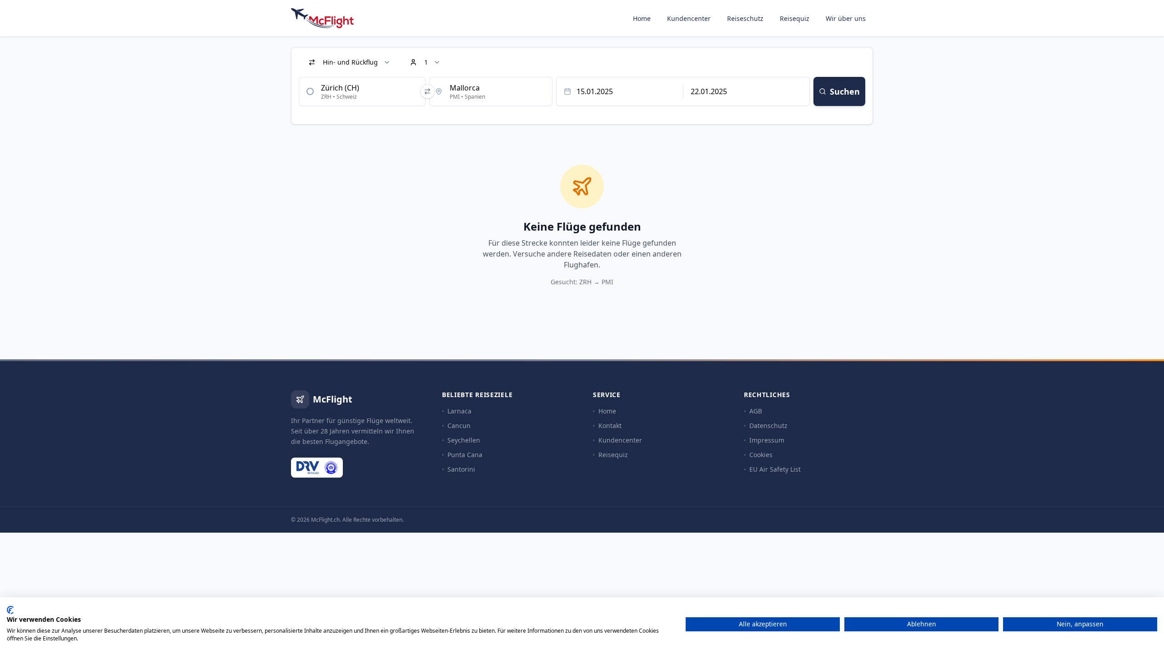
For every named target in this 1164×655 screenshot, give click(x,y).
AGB (755, 411)
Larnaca (459, 411)
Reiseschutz (745, 18)
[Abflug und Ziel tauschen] (427, 91)
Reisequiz (794, 18)
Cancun (459, 425)
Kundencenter (689, 18)
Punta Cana (464, 454)
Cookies (761, 454)
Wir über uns (846, 18)
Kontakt (610, 425)
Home (642, 18)
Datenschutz (768, 425)
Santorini (461, 469)
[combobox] (362, 91)
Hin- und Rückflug (350, 62)
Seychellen (463, 440)
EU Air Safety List (775, 469)
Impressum (766, 440)
